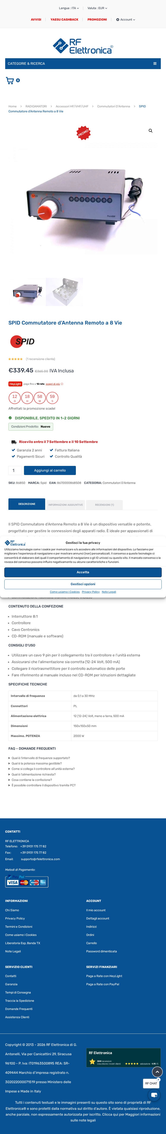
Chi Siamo (12, 910)
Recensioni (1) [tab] (104, 504)
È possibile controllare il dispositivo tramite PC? (43, 785)
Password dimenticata (101, 951)
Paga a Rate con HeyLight (104, 976)
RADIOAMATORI (36, 106)
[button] (151, 131)
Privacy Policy (91, 591)
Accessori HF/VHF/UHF (72, 106)
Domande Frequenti (18, 1009)
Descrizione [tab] (26, 504)
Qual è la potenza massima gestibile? (37, 763)
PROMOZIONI (97, 19)
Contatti (10, 976)
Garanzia (11, 984)
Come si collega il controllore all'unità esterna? (43, 769)
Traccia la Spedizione (19, 1001)
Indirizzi (91, 927)
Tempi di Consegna (18, 992)
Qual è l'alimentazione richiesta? (34, 774)
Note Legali (109, 591)
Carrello (91, 943)
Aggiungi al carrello (50, 470)
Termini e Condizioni (18, 927)
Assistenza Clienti (17, 1017)
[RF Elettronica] (83, 46)
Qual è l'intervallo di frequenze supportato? (41, 758)
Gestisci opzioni (83, 584)
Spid (43, 483)
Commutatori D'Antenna (113, 106)
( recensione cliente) (40, 359)
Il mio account (95, 910)
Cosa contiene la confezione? (32, 780)
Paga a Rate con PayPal (102, 984)
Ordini (90, 935)
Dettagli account (97, 918)
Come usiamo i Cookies (65, 591)
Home (12, 106)
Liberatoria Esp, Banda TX (22, 943)
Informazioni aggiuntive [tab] (65, 504)
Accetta (83, 572)
